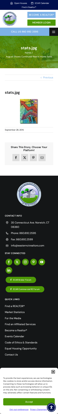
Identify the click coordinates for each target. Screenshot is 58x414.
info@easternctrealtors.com (27, 245)
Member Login (41, 22)
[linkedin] (9, 270)
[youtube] (42, 262)
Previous (48, 77)
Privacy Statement (38, 409)
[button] (53, 371)
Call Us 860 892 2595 (24, 31)
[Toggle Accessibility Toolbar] (51, 407)
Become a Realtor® (41, 14)
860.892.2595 (27, 233)
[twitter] (17, 262)
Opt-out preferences (19, 409)
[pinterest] (33, 262)
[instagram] (25, 262)
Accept (29, 401)
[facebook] (9, 262)
